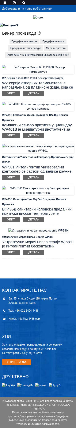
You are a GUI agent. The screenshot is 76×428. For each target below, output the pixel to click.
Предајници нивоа (53, 41)
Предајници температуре (25, 48)
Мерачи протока (56, 48)
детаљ (33, 93)
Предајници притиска (24, 41)
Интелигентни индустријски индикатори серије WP (38, 55)
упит (11, 93)
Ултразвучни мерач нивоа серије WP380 (27, 237)
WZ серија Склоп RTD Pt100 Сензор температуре (33, 78)
